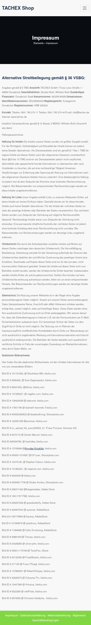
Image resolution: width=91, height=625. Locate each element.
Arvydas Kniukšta (34, 448)
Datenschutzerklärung (33, 615)
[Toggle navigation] (84, 8)
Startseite (38, 43)
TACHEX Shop (18, 7)
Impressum (11, 615)
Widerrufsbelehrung (59, 615)
